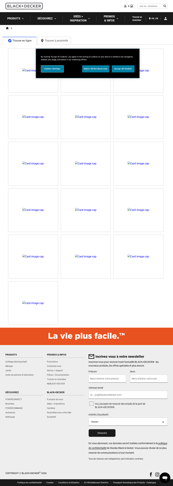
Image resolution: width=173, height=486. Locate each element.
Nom (132, 371)
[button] (151, 474)
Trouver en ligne (22, 40)
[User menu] (165, 19)
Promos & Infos (109, 18)
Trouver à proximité (56, 40)
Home (7, 28)
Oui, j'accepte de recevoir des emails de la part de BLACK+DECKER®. (120, 405)
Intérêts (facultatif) (98, 414)
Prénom (93, 371)
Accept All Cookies (123, 69)
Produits (13, 18)
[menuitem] (15, 18)
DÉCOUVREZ (45, 18)
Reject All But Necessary (95, 69)
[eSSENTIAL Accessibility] (128, 6)
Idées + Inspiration (78, 18)
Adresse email (96, 387)
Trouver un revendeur (137, 18)
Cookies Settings (52, 69)
